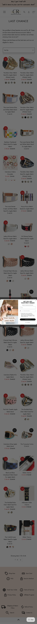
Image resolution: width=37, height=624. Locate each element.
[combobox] (21, 311)
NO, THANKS (27, 322)
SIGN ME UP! (28, 319)
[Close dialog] (36, 300)
